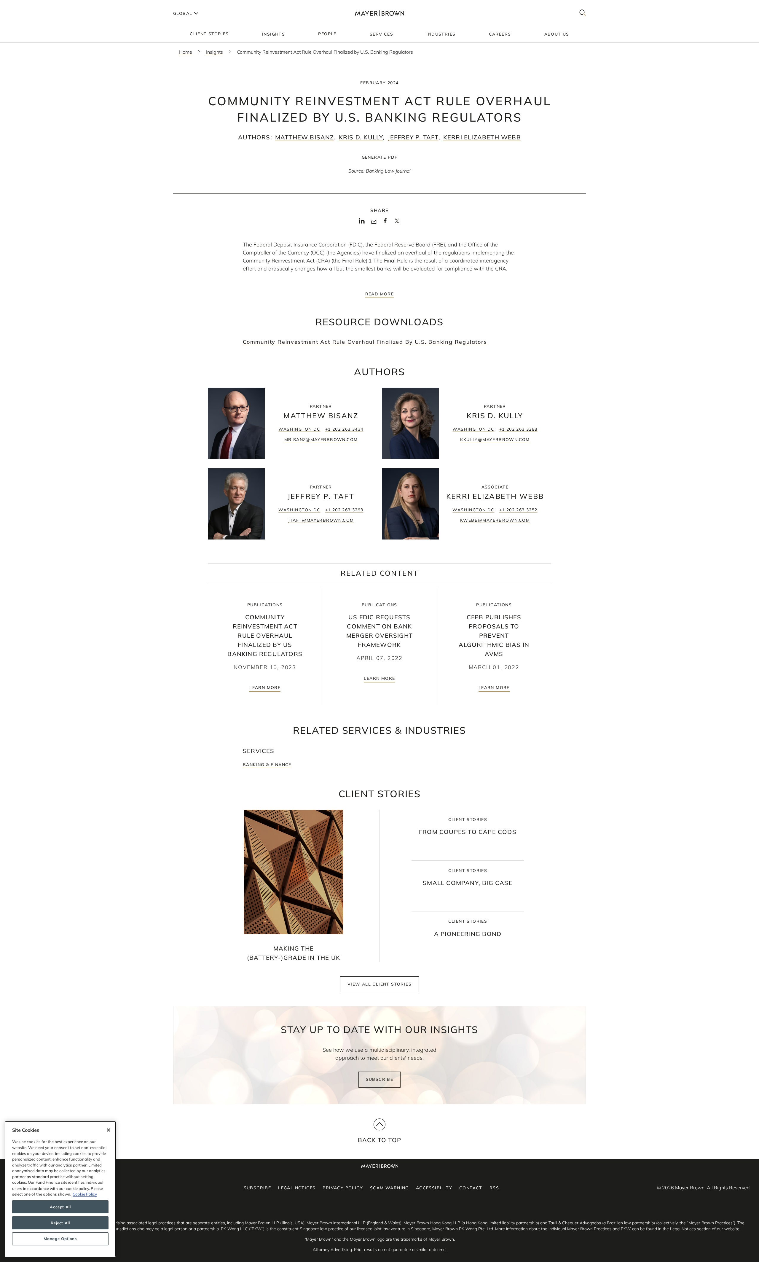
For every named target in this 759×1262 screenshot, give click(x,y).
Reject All (60, 1222)
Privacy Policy (343, 1188)
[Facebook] (385, 223)
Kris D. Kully (361, 137)
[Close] (108, 1130)
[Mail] (373, 222)
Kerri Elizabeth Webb (482, 137)
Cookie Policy (85, 1194)
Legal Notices (296, 1188)
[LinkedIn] (361, 223)
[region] (60, 1189)
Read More (379, 294)
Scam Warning (389, 1188)
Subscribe (379, 1079)
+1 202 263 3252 (518, 510)
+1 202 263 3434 (344, 429)
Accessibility (434, 1188)
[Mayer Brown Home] (379, 13)
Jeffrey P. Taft (413, 137)
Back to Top (379, 1140)
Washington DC (299, 429)
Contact (470, 1188)
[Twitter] (396, 223)
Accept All (60, 1206)
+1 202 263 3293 (344, 510)
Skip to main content (29, 4)
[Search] (582, 13)
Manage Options (60, 1238)
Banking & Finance (267, 764)
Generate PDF (380, 157)
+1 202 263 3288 (518, 429)
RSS (494, 1188)
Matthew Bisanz (304, 137)
